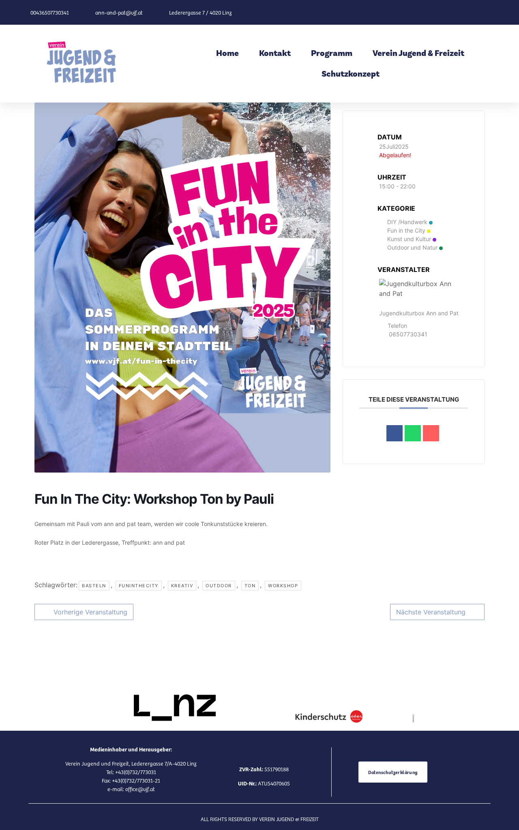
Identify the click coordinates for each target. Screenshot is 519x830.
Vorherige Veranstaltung (90, 612)
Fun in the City (406, 230)
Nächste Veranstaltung (430, 612)
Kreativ (182, 585)
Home (227, 53)
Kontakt (275, 53)
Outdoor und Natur (412, 247)
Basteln (94, 585)
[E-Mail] (431, 433)
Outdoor (219, 585)
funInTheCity (139, 585)
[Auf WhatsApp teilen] (413, 433)
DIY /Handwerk (407, 221)
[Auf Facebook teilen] (394, 433)
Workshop (283, 585)
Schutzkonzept (351, 73)
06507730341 (408, 334)
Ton (250, 585)
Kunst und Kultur (409, 238)
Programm (331, 53)
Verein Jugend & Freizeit (418, 53)
